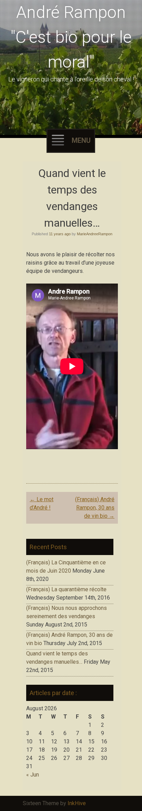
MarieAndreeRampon (94, 234)
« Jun (32, 774)
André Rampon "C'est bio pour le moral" (71, 37)
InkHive (77, 803)
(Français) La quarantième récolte (66, 589)
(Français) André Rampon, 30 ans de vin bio (94, 507)
